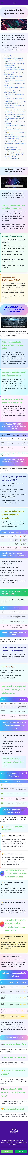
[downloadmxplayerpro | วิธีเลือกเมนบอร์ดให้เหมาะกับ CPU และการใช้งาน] (14, 2)
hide (10, 56)
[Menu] (2, 2)
